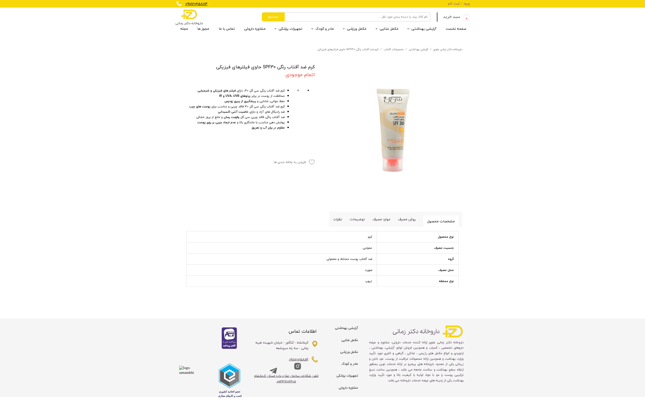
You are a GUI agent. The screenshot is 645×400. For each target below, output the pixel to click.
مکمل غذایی (389, 28)
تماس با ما (227, 28)
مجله (184, 28)
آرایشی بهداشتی (423, 28)
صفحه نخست (456, 28)
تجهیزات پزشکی (290, 28)
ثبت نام (454, 3)
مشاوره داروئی (255, 28)
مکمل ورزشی (356, 28)
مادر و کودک (324, 28)
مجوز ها (203, 28)
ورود (466, 3)
